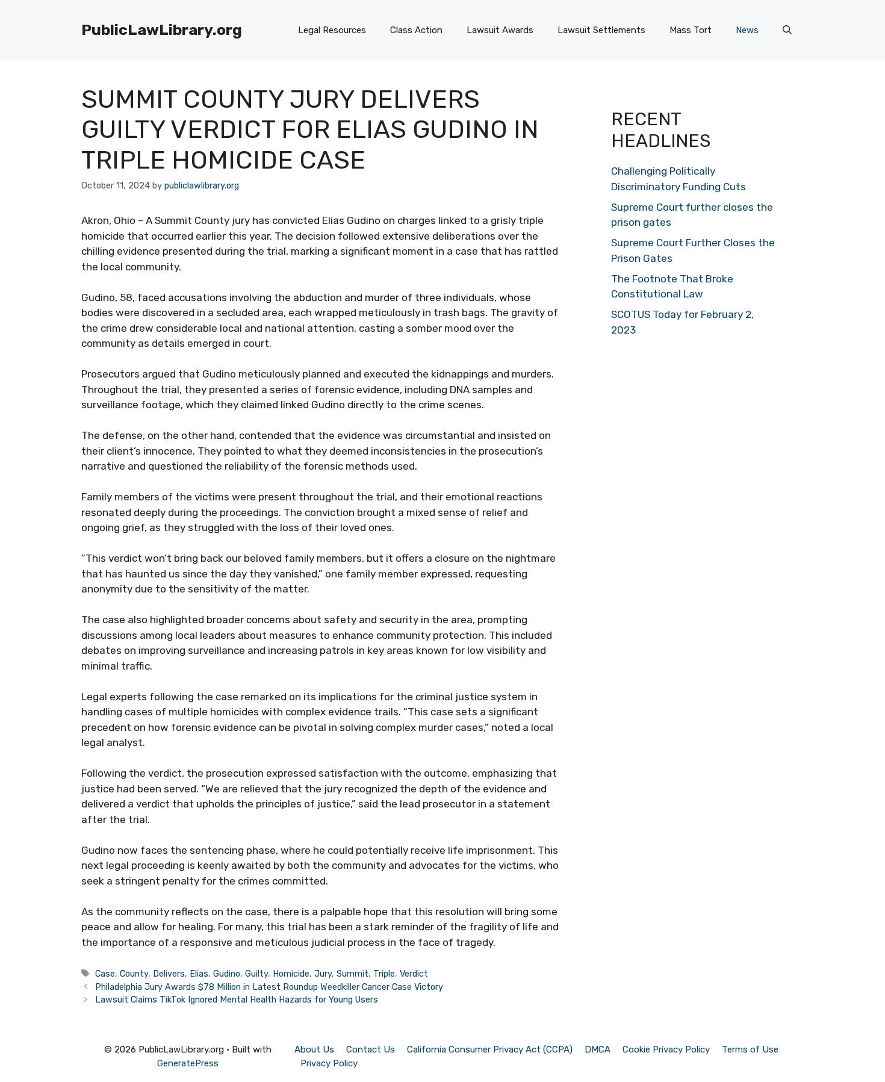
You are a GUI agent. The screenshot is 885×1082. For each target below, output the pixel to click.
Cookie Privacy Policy (666, 1049)
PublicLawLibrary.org (161, 30)
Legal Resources (332, 30)
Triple (384, 973)
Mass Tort (690, 30)
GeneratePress (188, 1063)
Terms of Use (750, 1049)
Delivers (169, 973)
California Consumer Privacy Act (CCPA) (490, 1049)
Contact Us (370, 1049)
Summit (352, 973)
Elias (199, 973)
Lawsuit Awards (500, 30)
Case (105, 973)
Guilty (256, 973)
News (747, 30)
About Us (314, 1049)
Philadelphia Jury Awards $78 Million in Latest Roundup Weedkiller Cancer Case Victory (269, 986)
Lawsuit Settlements (601, 30)
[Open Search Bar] (787, 30)
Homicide (291, 973)
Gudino (226, 973)
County (134, 973)
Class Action (416, 30)
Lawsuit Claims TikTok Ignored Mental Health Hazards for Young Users (236, 999)
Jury (323, 973)
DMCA (597, 1049)
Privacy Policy (329, 1063)
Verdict (414, 973)
